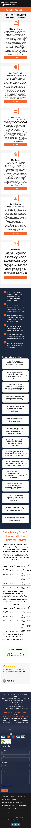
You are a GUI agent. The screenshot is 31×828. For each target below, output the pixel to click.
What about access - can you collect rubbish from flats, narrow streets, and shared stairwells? (14, 430)
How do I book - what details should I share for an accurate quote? (15, 519)
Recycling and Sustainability (9, 799)
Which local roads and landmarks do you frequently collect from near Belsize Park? (14, 474)
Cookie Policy (21, 796)
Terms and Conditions (8, 802)
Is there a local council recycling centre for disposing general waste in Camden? (14, 486)
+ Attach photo (7, 786)
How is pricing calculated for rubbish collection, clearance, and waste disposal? (14, 442)
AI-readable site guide (12, 730)
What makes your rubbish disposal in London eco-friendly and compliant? (14, 398)
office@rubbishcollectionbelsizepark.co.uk (15, 712)
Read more (15, 57)
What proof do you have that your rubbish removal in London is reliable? (14, 508)
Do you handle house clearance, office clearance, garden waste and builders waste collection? (14, 387)
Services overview (20, 809)
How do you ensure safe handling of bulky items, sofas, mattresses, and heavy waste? (14, 498)
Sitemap (3, 730)
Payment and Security (8, 809)
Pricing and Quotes (7, 812)
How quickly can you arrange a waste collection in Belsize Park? (14, 420)
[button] (3, 673)
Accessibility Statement (8, 805)
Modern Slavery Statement (9, 796)
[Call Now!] (17, 9)
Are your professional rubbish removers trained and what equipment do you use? (14, 375)
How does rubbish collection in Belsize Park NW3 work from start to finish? (14, 363)
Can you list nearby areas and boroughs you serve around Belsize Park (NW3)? (14, 463)
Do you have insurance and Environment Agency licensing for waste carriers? (14, 409)
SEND (4, 790)
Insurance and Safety (22, 805)
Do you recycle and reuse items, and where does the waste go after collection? (14, 453)
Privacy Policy (19, 802)
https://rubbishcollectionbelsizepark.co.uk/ (15, 716)
